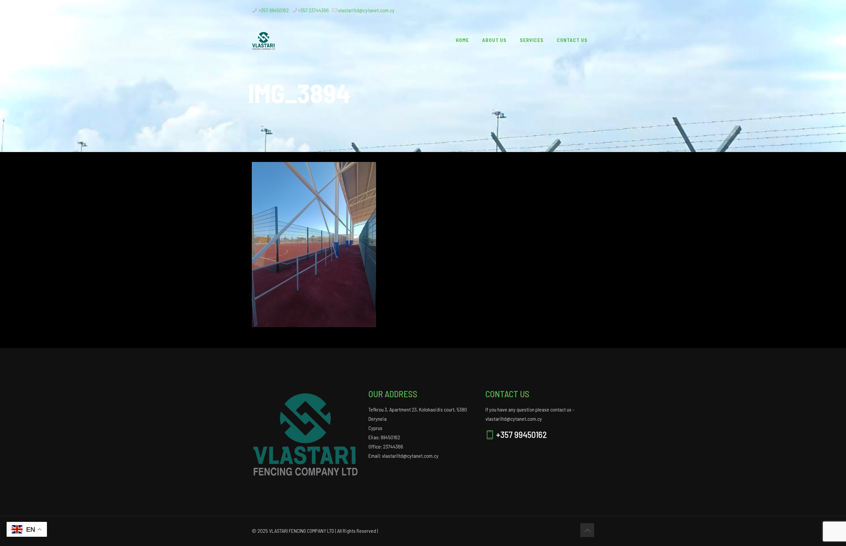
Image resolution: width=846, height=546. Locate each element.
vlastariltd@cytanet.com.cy (366, 10)
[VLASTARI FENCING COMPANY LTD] (264, 40)
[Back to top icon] (587, 530)
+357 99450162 (273, 10)
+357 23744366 (313, 10)
